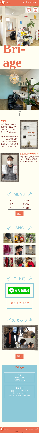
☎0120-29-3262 (19, 303)
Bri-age (8, 3)
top (24, 2)
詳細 (19, 214)
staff (34, 2)
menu (29, 2)
